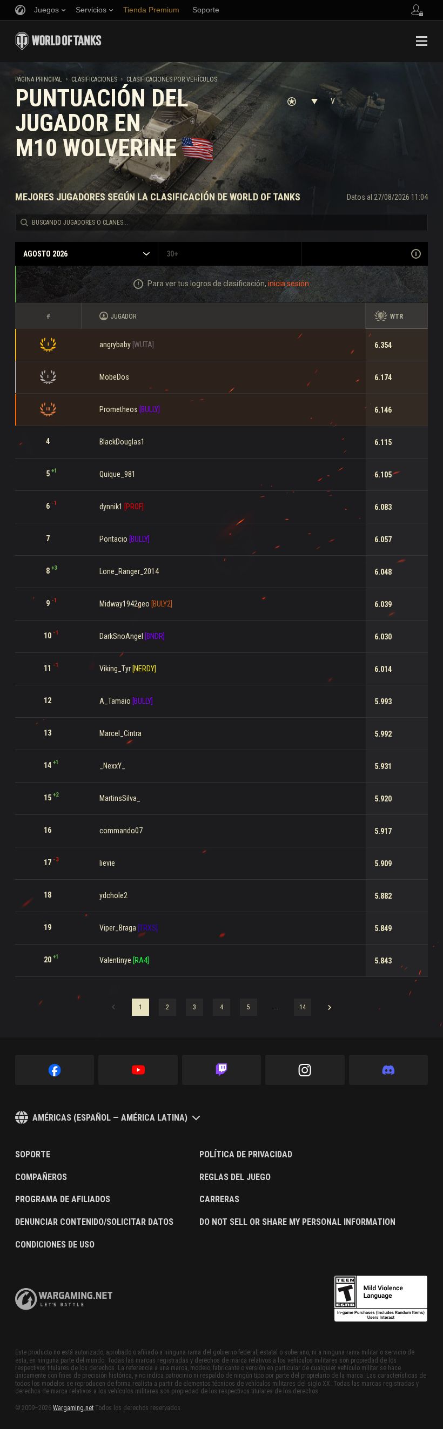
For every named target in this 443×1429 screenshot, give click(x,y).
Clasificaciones (94, 79)
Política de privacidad (245, 1155)
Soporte (32, 1155)
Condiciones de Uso (55, 1245)
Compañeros (41, 1177)
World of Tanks (58, 41)
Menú (421, 41)
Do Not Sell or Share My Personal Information (297, 1222)
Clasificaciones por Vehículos (171, 79)
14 (302, 1007)
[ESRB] (381, 1299)
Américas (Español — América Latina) (109, 1118)
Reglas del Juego (235, 1177)
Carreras (219, 1199)
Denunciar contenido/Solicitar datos (94, 1222)
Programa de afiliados (62, 1199)
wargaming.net (63, 1299)
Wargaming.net (73, 1408)
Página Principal (38, 79)
